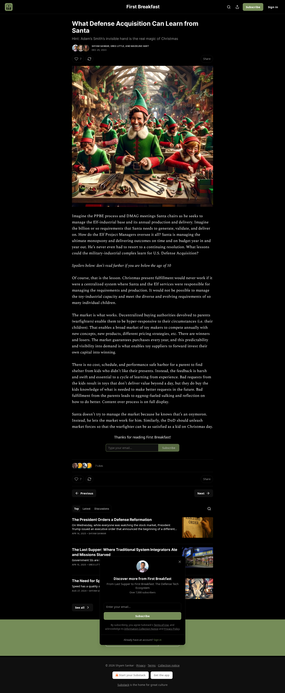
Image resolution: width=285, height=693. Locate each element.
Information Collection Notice (141, 628)
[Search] (229, 7)
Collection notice (169, 665)
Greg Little (117, 46)
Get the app (161, 675)
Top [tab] (76, 508)
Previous (86, 493)
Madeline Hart (140, 46)
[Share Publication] (237, 7)
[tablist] (91, 509)
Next (201, 493)
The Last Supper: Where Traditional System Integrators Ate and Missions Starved (124, 552)
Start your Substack (132, 675)
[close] (180, 562)
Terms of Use (161, 625)
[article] (142, 529)
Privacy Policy (172, 628)
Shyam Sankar (100, 46)
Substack (123, 685)
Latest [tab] (87, 508)
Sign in (273, 7)
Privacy (140, 665)
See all (80, 607)
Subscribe (253, 7)
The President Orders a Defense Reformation (112, 519)
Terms (152, 665)
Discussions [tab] (101, 508)
